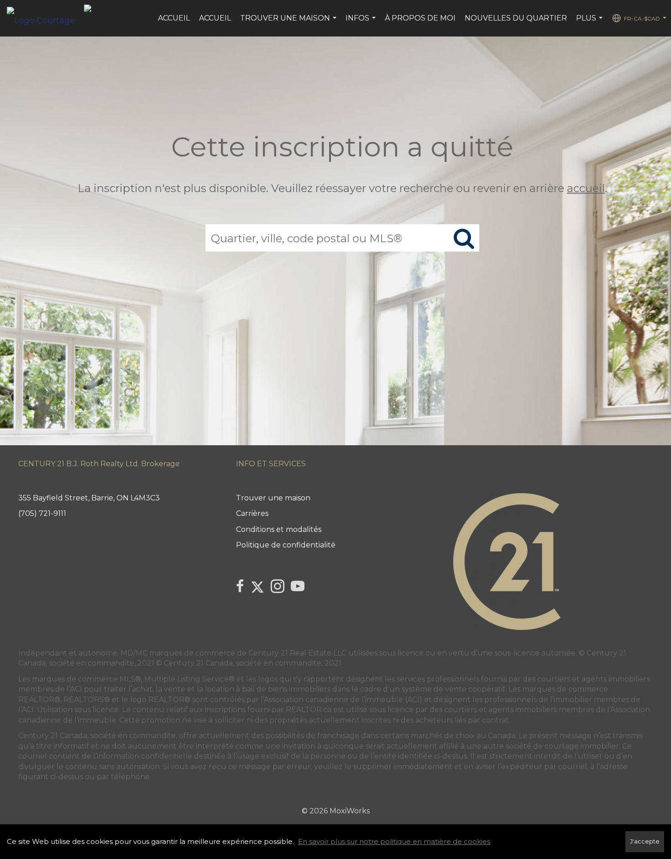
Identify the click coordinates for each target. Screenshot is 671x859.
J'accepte (645, 841)
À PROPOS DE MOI (420, 18)
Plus (590, 23)
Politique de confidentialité (286, 545)
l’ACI (74, 689)
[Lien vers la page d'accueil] (45, 18)
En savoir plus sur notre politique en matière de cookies (394, 841)
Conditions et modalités (278, 529)
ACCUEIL (215, 18)
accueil (586, 188)
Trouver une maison (289, 23)
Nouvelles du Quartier (516, 18)
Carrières (252, 513)
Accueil (174, 18)
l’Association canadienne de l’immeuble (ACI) (341, 699)
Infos (362, 23)
